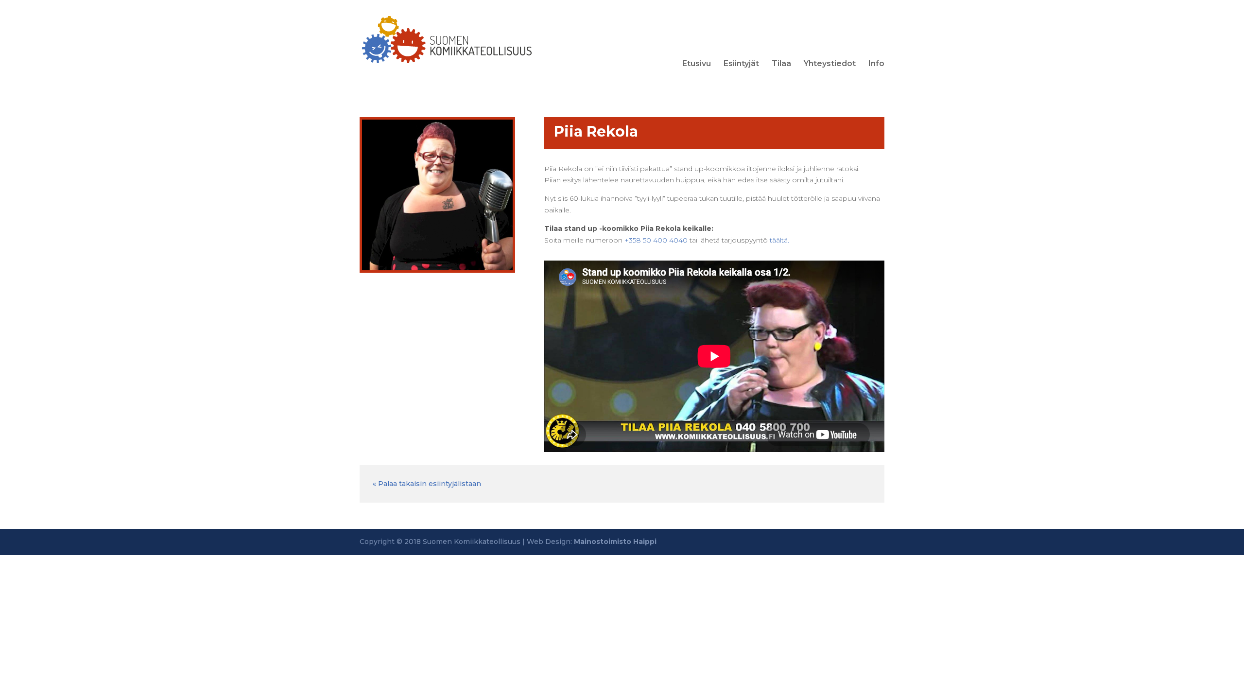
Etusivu (696, 64)
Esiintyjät (741, 64)
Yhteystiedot (830, 64)
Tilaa (781, 64)
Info (876, 64)
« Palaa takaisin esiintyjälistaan (427, 483)
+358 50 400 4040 (656, 240)
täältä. (779, 240)
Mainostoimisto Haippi (615, 541)
